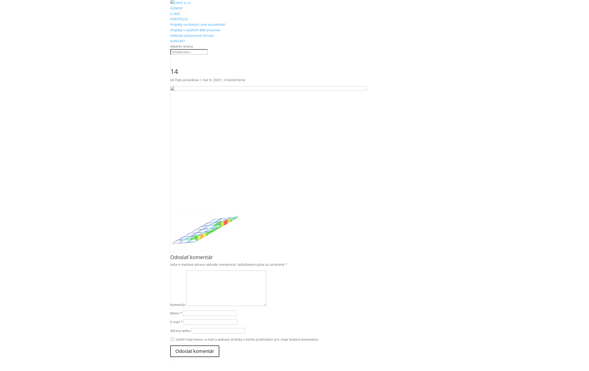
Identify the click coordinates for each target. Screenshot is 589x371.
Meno (176, 313)
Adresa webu (180, 330)
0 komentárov (234, 80)
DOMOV (176, 8)
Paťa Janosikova (187, 80)
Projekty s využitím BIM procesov (195, 30)
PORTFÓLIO (179, 19)
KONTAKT (177, 41)
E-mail (176, 322)
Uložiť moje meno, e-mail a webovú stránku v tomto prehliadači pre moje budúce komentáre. (247, 339)
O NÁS (175, 13)
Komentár (177, 305)
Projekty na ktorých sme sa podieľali (197, 24)
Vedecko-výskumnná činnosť (192, 35)
